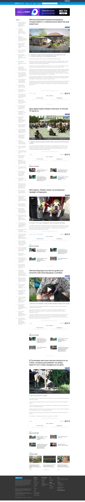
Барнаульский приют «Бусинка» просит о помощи (63, 445)
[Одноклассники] (66, 1)
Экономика (36, 485)
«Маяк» (50, 485)
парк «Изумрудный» (40, 234)
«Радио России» (52, 483)
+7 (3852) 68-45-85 (60, 484)
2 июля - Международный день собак (62, 259)
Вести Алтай (64, 51)
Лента (17, 20)
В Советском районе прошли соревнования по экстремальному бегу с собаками (63, 178)
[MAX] (69, 1)
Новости (27, 3)
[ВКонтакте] (65, 1)
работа (59, 469)
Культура (35, 488)
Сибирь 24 (50, 3)
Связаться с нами (63, 3)
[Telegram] (67, 1)
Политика (35, 484)
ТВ (31, 3)
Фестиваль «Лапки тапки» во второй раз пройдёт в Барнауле (42, 171)
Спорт (35, 491)
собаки (34, 93)
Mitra (30, 497)
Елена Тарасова (36, 300)
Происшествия (49, 51)
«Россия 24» (51, 480)
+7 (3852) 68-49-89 (60, 485)
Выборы (55, 3)
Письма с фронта (36, 495)
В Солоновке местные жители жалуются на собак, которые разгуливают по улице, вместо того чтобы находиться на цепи (42, 178)
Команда (43, 480)
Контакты (43, 481)
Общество (50, 138)
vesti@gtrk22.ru (59, 488)
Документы (43, 485)
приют (31, 93)
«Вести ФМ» (51, 486)
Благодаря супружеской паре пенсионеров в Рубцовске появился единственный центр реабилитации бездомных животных (63, 349)
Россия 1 (44, 3)
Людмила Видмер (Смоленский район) (36, 392)
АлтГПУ (31, 469)
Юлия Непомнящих (36, 138)
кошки (34, 234)
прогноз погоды (46, 469)
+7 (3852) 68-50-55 (60, 483)
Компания (39, 3)
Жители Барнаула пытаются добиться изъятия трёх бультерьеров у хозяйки (63, 171)
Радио (34, 3)
